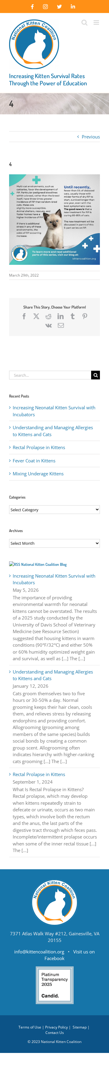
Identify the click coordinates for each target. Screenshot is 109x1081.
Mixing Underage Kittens (38, 474)
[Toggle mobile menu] (97, 22)
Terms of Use (29, 1027)
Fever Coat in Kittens (34, 461)
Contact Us (54, 1032)
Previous (91, 137)
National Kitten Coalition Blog (44, 564)
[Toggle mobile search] (84, 22)
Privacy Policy (56, 1027)
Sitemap (80, 1027)
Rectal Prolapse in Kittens (39, 447)
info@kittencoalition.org (39, 952)
